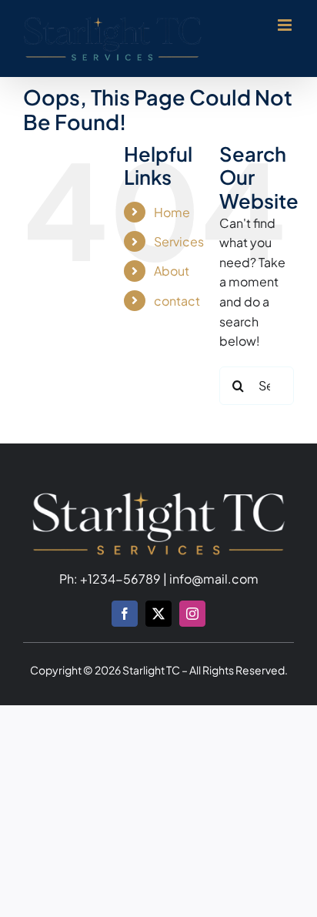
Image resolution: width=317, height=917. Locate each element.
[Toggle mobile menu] (286, 25)
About (171, 271)
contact (177, 301)
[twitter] (158, 614)
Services (179, 241)
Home (172, 212)
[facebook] (125, 614)
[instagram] (192, 614)
